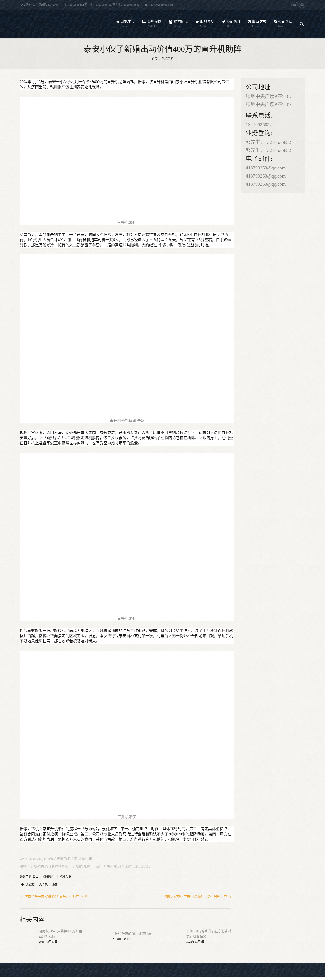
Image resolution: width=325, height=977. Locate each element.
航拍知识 (65, 876)
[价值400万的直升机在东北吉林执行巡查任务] (174, 936)
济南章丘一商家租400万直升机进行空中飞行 (57, 896)
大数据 (30, 884)
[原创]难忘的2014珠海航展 (132, 934)
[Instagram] (302, 5)
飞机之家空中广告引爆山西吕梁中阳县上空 (195, 896)
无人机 (43, 884)
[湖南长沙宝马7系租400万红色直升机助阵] (27, 936)
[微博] (294, 5)
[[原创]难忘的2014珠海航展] (101, 936)
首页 (155, 58)
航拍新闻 (167, 58)
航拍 (55, 884)
